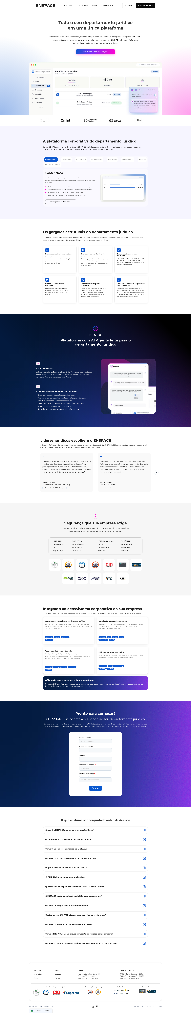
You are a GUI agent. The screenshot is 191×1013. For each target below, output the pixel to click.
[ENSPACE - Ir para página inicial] (45, 5)
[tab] (51, 159)
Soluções (37, 970)
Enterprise (83, 5)
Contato (58, 974)
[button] (40, 1011)
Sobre (36, 978)
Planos (95, 5)
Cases (57, 970)
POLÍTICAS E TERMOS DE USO (148, 1007)
